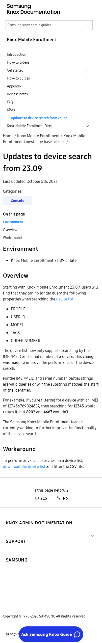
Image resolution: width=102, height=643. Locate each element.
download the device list (24, 466)
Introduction (16, 54)
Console (17, 200)
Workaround (12, 237)
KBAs (11, 109)
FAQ (10, 102)
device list (65, 299)
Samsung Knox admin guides (29, 25)
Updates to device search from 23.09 (39, 117)
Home (8, 135)
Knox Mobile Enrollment (38, 135)
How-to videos (18, 62)
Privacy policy (16, 634)
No (65, 498)
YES (43, 498)
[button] (39, 517)
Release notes (17, 94)
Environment (13, 221)
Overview (10, 229)
